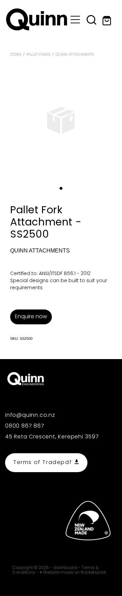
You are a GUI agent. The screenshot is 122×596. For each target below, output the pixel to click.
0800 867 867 (24, 426)
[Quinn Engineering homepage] (36, 19)
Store (15, 55)
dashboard (65, 568)
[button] (91, 19)
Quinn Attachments (75, 55)
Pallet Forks (38, 55)
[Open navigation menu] (75, 19)
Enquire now (31, 317)
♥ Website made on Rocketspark (73, 572)
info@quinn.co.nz (30, 415)
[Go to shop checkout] (108, 19)
